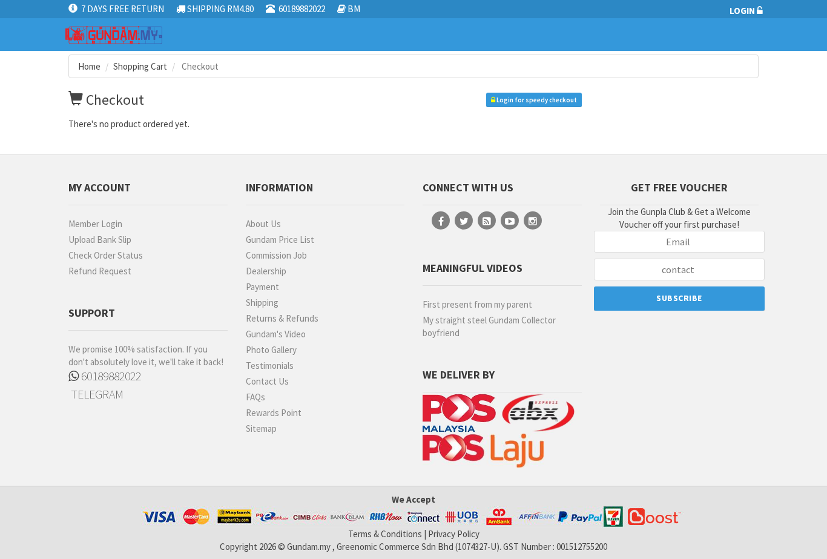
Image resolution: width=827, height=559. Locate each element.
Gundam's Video (276, 334)
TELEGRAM (96, 394)
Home (89, 66)
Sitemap (261, 428)
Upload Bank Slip (99, 239)
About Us (263, 224)
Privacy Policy (453, 534)
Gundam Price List (280, 239)
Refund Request (99, 271)
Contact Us (267, 381)
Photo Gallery (271, 350)
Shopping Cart (140, 66)
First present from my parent (477, 304)
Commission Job (276, 255)
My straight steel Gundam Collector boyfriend (489, 326)
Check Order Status (105, 255)
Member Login (95, 224)
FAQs (255, 397)
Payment (262, 287)
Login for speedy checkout (536, 100)
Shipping (262, 302)
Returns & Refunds (282, 318)
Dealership (266, 271)
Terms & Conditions (385, 534)
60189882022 (110, 375)
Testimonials (270, 365)
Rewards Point (273, 412)
